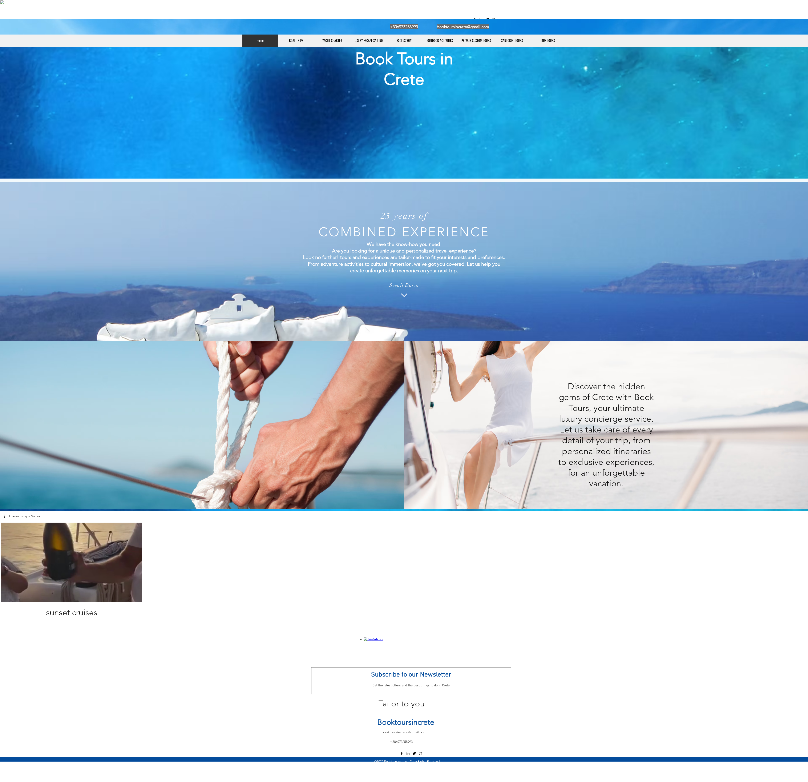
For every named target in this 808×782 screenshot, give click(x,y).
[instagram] (421, 753)
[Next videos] (802, 561)
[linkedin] (408, 753)
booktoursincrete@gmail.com (463, 26)
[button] (22, 516)
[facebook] (402, 753)
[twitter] (414, 753)
